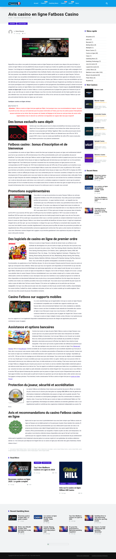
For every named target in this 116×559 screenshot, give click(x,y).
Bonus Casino (90, 50)
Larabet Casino (99, 128)
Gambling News (53, 3)
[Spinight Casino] (89, 148)
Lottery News (90, 69)
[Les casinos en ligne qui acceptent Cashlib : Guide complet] (89, 189)
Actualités (12, 23)
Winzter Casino (99, 100)
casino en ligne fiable (73, 449)
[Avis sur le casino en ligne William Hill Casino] (70, 473)
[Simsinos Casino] (89, 162)
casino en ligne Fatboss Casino (60, 449)
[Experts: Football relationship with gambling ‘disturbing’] (89, 531)
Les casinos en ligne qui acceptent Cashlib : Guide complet (101, 189)
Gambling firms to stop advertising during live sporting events (101, 211)
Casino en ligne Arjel (32, 449)
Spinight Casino (99, 141)
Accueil (36, 3)
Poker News (89, 78)
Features (43, 3)
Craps (88, 56)
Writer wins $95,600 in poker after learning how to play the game (24, 529)
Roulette (88, 80)
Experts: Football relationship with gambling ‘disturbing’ (100, 529)
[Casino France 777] (14, 2)
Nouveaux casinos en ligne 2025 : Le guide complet (19, 480)
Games (71, 3)
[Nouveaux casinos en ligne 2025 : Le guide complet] (19, 469)
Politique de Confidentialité (83, 555)
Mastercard (76, 346)
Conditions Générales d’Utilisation (100, 555)
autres (88, 39)
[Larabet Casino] (89, 135)
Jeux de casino (90, 64)
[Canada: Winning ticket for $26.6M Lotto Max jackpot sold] (38, 531)
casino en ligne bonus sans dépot (45, 449)
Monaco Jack (99, 89)
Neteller (10, 349)
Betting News (90, 45)
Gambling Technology (92, 61)
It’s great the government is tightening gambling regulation (75, 529)
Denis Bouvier (20, 31)
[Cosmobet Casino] (89, 121)
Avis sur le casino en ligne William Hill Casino (70, 489)
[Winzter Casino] (89, 108)
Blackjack (89, 47)
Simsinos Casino (100, 155)
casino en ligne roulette (43, 450)
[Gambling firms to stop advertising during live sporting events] (89, 213)
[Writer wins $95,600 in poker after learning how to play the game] (12, 531)
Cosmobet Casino (100, 114)
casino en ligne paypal (32, 450)
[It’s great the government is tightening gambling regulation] (63, 531)
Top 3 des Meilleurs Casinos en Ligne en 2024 (44, 468)
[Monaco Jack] (89, 97)
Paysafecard (22, 349)
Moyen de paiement (92, 75)
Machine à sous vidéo (92, 72)
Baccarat (88, 42)
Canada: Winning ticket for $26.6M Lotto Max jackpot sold (49, 529)
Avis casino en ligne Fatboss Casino (18, 449)
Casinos (63, 3)
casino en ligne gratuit (22, 450)
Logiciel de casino (91, 67)
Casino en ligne (22, 23)
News (77, 3)
